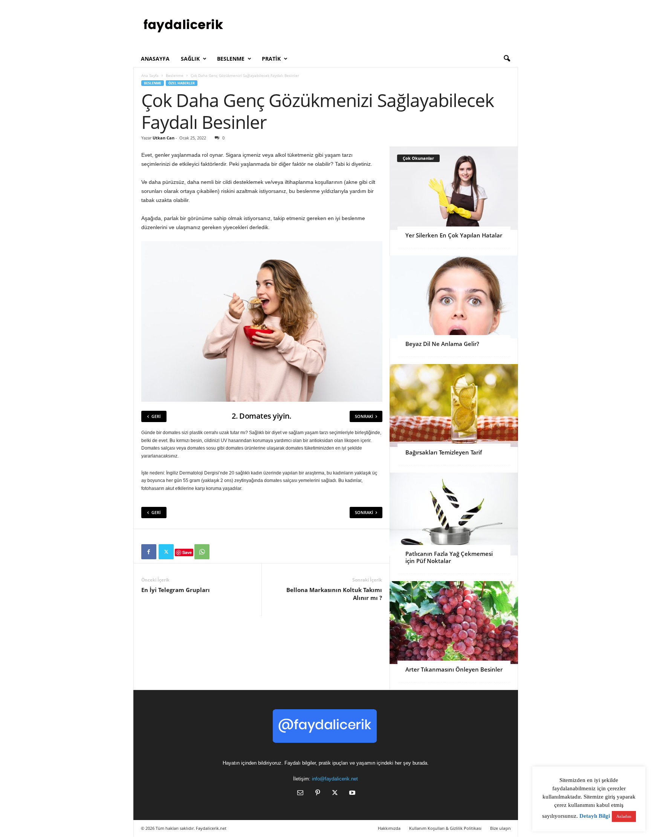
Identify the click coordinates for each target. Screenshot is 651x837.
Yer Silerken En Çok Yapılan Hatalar (453, 235)
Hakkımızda (389, 828)
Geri (155, 416)
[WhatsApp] (201, 551)
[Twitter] (166, 551)
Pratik (271, 58)
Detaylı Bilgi (594, 816)
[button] (506, 58)
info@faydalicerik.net (335, 779)
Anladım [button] (623, 816)
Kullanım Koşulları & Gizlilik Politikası (445, 828)
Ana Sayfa (150, 75)
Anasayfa (155, 58)
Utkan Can (163, 138)
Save (187, 552)
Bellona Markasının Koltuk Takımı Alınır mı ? (334, 593)
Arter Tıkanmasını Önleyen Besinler (454, 669)
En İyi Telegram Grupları (175, 590)
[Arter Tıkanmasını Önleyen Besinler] (454, 622)
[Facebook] (148, 551)
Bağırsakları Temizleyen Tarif (443, 452)
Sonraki (364, 416)
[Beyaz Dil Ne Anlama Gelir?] (454, 297)
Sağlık (190, 58)
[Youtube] (351, 793)
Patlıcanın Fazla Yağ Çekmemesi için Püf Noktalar (449, 557)
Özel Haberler (181, 83)
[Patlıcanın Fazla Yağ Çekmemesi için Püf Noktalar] (454, 514)
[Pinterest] (317, 793)
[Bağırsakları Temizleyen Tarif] (454, 405)
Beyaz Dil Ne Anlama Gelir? (442, 343)
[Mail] (300, 793)
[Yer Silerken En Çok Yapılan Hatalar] (454, 188)
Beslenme (231, 58)
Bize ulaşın (500, 828)
